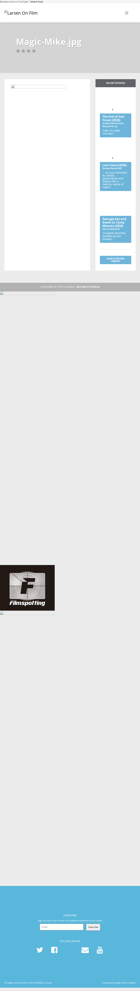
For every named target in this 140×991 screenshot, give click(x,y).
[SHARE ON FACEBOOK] (21, 82)
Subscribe (93, 927)
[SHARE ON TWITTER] (15, 82)
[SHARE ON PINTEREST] (27, 82)
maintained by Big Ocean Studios (119, 982)
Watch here (37, 1)
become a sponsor (88, 286)
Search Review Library (115, 260)
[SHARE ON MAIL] (33, 82)
